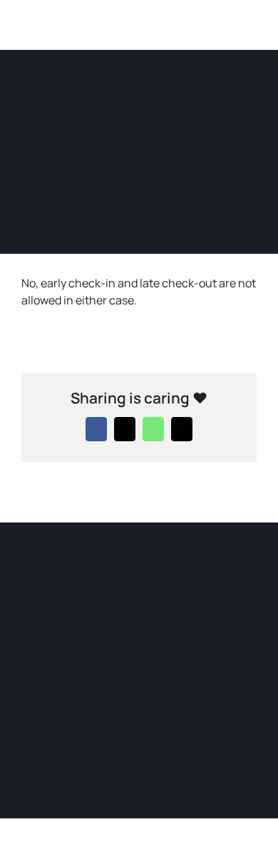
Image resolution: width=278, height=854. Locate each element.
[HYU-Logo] (32, 13)
